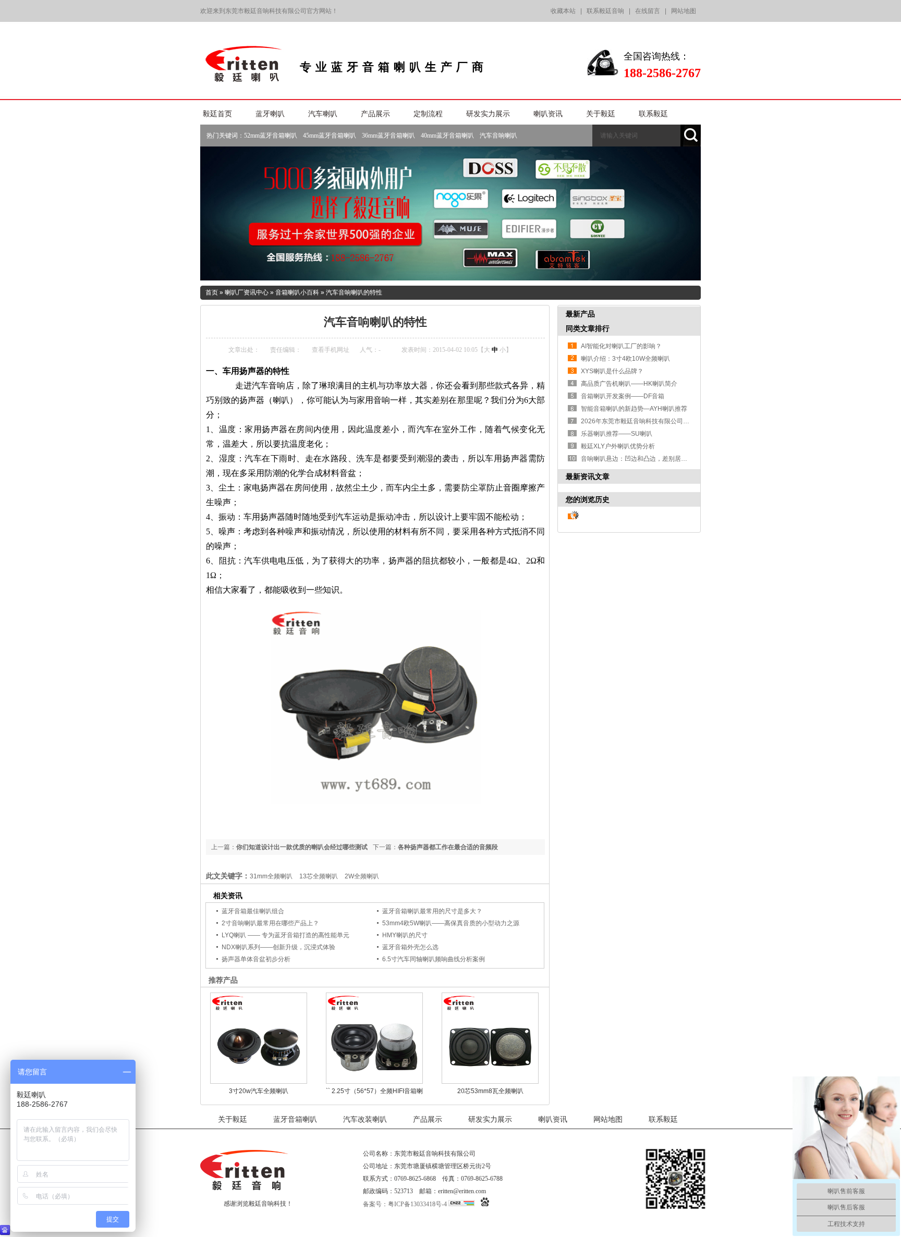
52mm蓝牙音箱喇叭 (270, 135)
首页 (211, 292)
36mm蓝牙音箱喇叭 (388, 135)
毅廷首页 (217, 114)
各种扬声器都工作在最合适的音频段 (448, 847)
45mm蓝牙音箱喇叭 (329, 135)
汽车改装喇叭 (365, 1119)
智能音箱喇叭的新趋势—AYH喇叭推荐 (634, 408)
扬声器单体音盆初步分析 (256, 959)
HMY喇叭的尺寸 (405, 935)
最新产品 (580, 314)
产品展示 (375, 114)
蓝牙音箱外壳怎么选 (410, 947)
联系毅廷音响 (605, 11)
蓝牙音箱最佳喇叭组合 (253, 911)
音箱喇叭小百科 (297, 292)
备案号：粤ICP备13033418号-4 (405, 1204)
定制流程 (428, 114)
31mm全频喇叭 (271, 876)
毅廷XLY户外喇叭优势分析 (618, 446)
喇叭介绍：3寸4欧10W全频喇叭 (625, 358)
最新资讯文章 (588, 476)
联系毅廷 (653, 114)
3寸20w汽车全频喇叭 (258, 1091)
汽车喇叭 (322, 114)
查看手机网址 (330, 349)
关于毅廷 (600, 114)
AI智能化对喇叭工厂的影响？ (621, 346)
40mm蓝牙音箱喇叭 (447, 135)
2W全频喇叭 (362, 876)
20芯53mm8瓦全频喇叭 (490, 1091)
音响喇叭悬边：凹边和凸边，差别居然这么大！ (646, 458)
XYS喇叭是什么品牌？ (612, 371)
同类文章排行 (588, 328)
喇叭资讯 (548, 114)
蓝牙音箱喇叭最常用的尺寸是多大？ (432, 911)
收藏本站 (563, 11)
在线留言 (647, 11)
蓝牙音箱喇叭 (295, 1119)
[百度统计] (485, 1204)
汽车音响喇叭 (498, 135)
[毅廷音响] (244, 78)
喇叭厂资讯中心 (247, 292)
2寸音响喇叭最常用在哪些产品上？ (270, 923)
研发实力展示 (488, 114)
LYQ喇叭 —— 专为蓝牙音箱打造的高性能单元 (285, 935)
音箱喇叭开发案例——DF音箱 (622, 396)
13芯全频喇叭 (318, 876)
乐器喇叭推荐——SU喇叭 (616, 433)
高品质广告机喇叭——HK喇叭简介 (629, 383)
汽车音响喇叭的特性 (354, 292)
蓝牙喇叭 (270, 114)
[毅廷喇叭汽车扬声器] (376, 801)
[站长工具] (461, 1204)
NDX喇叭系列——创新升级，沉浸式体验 (278, 947)
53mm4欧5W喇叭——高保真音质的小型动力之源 (450, 923)
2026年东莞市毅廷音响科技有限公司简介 (638, 421)
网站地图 (683, 11)
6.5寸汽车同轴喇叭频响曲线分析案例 (433, 959)
